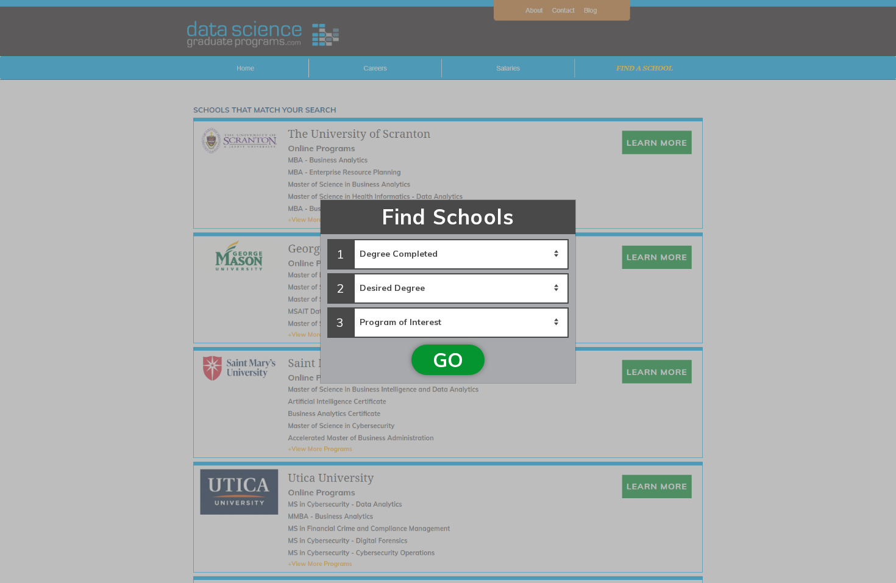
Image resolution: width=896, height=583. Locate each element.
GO (448, 360)
